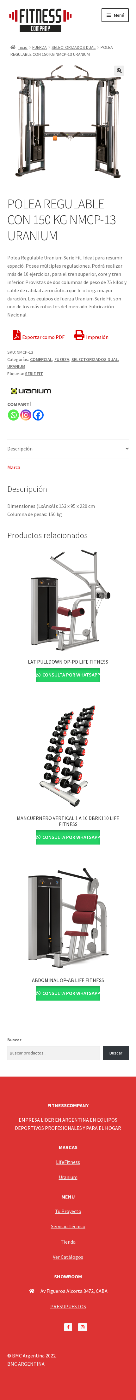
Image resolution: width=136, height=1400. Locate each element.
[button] (119, 71)
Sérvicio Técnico (68, 1226)
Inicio (23, 47)
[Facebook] (38, 415)
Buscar (14, 1040)
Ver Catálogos (68, 1257)
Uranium (68, 1177)
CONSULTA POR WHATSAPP (70, 674)
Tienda (68, 1242)
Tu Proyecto (68, 1211)
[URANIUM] (31, 391)
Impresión (97, 337)
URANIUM (16, 366)
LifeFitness (68, 1162)
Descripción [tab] (20, 448)
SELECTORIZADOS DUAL (74, 47)
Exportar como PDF (43, 337)
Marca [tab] (13, 467)
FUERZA (39, 47)
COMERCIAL (41, 359)
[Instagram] (25, 415)
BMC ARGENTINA (26, 1364)
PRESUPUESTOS (68, 1306)
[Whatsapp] (13, 415)
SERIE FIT (34, 373)
